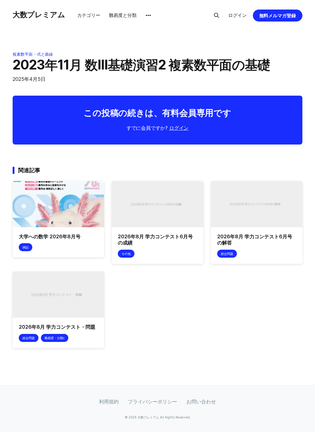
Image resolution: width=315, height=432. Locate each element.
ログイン (237, 15)
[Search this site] (216, 15)
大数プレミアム (39, 14)
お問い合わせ (201, 401)
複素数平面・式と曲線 (33, 54)
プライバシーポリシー (152, 401)
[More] (148, 15)
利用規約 (109, 401)
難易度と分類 (123, 15)
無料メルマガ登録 (277, 15)
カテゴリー (88, 15)
